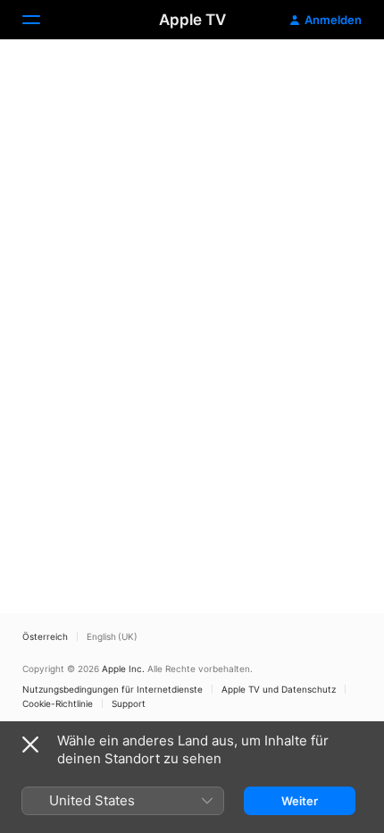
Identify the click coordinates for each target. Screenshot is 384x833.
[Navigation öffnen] (42, 19)
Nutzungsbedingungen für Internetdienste (112, 689)
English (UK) (112, 636)
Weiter (299, 801)
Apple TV (192, 20)
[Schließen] (30, 744)
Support (129, 703)
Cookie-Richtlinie (57, 703)
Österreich (45, 636)
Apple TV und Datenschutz (278, 689)
